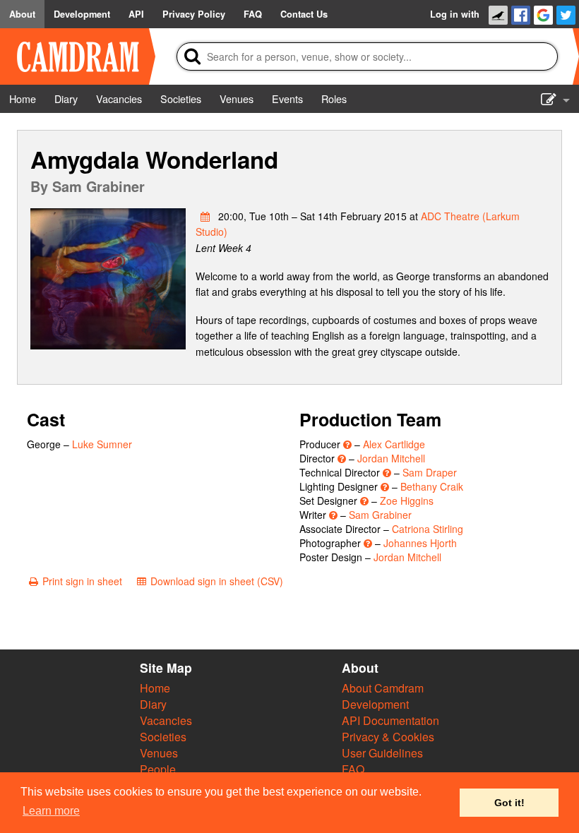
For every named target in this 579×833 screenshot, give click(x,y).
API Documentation (390, 720)
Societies (163, 737)
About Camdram (383, 688)
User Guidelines (382, 753)
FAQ (353, 769)
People (158, 769)
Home (155, 688)
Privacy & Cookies (388, 737)
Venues (159, 753)
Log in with (454, 14)
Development (375, 704)
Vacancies (166, 720)
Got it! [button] (509, 802)
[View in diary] (205, 216)
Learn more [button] (51, 811)
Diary (153, 704)
